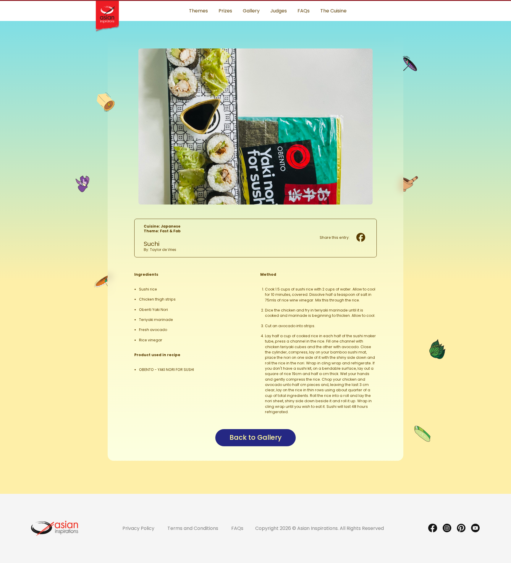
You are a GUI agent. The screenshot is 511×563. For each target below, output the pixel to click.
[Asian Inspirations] (54, 528)
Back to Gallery (255, 437)
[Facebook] (361, 237)
